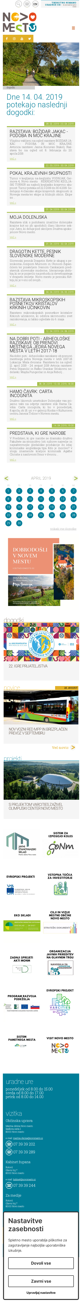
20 (62, 507)
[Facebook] (6, 38)
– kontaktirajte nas (60, 4)
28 (73, 515)
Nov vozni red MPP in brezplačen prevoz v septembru (38, 731)
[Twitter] (29, 38)
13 (62, 499)
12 (52, 499)
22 (8, 515)
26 (52, 515)
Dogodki (11, 87)
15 (8, 507)
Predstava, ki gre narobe (38, 433)
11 (41, 499)
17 (30, 507)
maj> (75, 478)
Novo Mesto (28, 22)
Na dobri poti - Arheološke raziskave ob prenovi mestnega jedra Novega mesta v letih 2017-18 (40, 344)
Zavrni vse (41, 1281)
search (18, 4)
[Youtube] (22, 38)
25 (41, 515)
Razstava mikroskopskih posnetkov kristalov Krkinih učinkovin (37, 303)
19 (52, 507)
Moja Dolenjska (28, 217)
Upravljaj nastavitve (41, 1293)
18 (41, 507)
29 (8, 523)
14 (73, 499)
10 (30, 499)
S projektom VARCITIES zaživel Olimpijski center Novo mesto (36, 806)
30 (19, 523)
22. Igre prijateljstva (28, 666)
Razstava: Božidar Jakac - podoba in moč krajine (39, 133)
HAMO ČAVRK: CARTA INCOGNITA (31, 393)
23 (19, 515)
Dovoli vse (41, 1263)
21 (73, 507)
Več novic (60, 747)
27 (62, 515)
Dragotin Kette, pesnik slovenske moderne (35, 253)
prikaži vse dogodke (63, 529)
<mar (7, 478)
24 (30, 515)
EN (35, 4)
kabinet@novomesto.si (24, 1179)
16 (19, 507)
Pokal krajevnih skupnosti (41, 173)
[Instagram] (14, 38)
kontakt (27, 4)
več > (13, 158)
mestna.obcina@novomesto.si (28, 1138)
